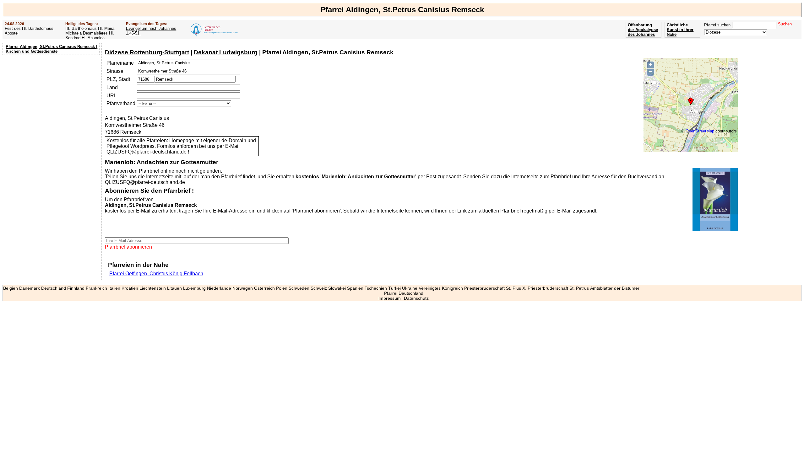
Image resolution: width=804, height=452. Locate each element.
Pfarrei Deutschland (403, 293)
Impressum (389, 298)
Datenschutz (416, 298)
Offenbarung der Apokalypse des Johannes (643, 30)
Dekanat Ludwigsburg (226, 52)
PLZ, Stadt (118, 79)
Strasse (114, 71)
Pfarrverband (120, 103)
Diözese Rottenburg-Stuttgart (147, 52)
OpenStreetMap (700, 131)
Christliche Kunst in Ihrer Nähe (680, 30)
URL (111, 95)
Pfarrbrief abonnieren (128, 247)
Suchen (785, 24)
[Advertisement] (52, 97)
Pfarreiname (120, 63)
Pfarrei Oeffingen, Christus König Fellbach (156, 273)
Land (112, 87)
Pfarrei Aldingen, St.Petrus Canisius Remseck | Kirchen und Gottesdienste (51, 49)
